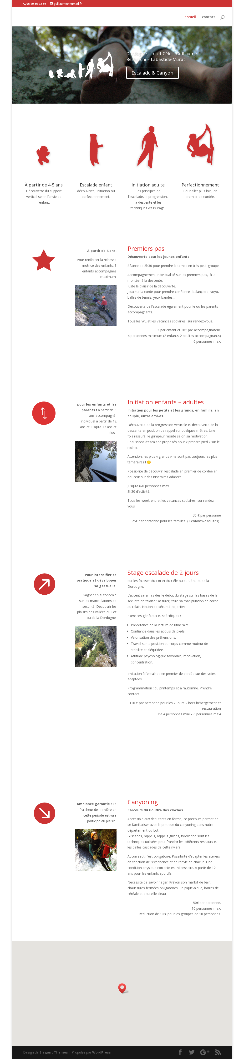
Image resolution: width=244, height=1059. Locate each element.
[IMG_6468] (96, 480)
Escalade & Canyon (152, 73)
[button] (123, 988)
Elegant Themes (54, 1052)
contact (208, 17)
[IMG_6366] (96, 666)
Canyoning (142, 802)
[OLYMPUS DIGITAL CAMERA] (96, 325)
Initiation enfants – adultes (165, 402)
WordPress (101, 1052)
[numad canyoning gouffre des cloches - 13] (96, 869)
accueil (190, 17)
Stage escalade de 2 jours (163, 572)
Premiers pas (145, 248)
